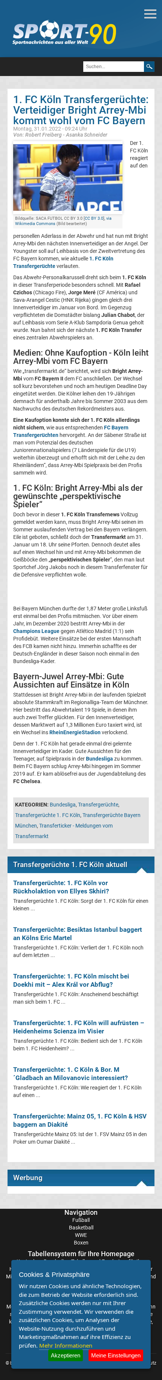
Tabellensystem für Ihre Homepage (81, 1254)
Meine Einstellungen (116, 1355)
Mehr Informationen (65, 1345)
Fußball (81, 1220)
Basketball (81, 1228)
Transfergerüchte (98, 805)
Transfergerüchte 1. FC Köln (47, 815)
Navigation (81, 1212)
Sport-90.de (64, 32)
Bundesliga (63, 805)
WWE (81, 1235)
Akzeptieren (65, 1355)
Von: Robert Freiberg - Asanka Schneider (60, 134)
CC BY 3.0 (94, 218)
